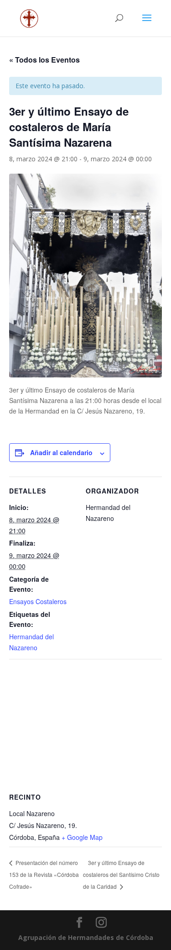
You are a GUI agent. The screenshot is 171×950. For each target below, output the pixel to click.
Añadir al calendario (61, 452)
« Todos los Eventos (44, 59)
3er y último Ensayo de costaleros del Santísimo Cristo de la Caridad (121, 874)
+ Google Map (82, 837)
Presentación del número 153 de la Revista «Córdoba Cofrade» (44, 874)
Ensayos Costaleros (38, 601)
